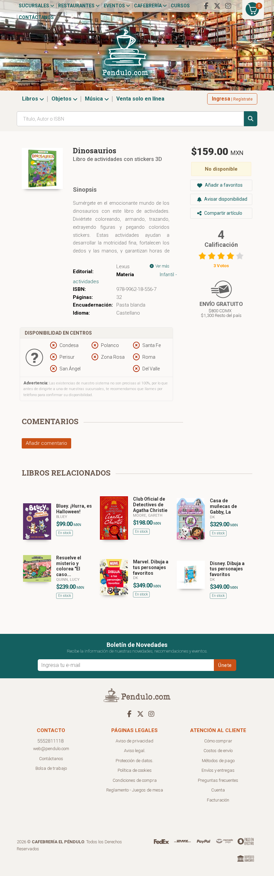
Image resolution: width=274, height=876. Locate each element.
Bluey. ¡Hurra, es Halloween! (74, 508)
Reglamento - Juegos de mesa (134, 790)
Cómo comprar (218, 740)
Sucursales (34, 5)
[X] (217, 6)
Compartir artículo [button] (222, 213)
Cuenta (218, 790)
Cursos (180, 5)
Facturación (218, 800)
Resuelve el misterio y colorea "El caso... (68, 566)
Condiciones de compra (135, 780)
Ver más (161, 266)
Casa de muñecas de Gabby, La (223, 506)
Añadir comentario (46, 443)
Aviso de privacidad (134, 740)
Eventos (115, 5)
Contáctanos (36, 17)
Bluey (61, 517)
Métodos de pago (218, 760)
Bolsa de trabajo (51, 768)
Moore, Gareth (147, 515)
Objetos (62, 99)
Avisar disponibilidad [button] (225, 199)
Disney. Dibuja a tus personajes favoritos (227, 569)
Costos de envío (218, 750)
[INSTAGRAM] (228, 6)
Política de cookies (135, 770)
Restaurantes (77, 5)
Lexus (123, 267)
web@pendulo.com (51, 748)
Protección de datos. (134, 760)
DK (212, 517)
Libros (30, 99)
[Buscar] (250, 118)
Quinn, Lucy (68, 579)
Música (94, 99)
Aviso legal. (134, 750)
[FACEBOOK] (206, 6)
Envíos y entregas (218, 770)
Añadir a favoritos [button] (223, 185)
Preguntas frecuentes (218, 780)
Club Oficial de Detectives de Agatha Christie (150, 504)
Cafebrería (148, 5)
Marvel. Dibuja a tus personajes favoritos (150, 567)
